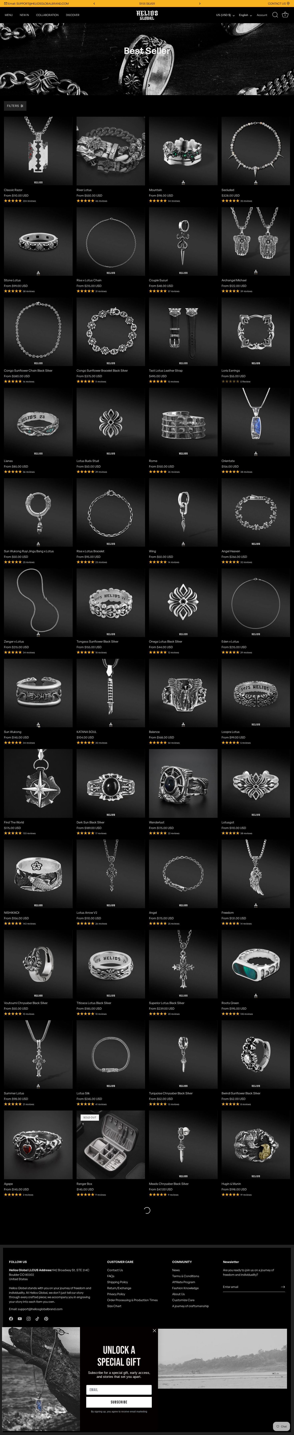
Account (262, 15)
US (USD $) (223, 15)
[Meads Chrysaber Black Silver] (183, 1145)
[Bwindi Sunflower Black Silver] (256, 1054)
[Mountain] (183, 151)
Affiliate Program (183, 1282)
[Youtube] (20, 1318)
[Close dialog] (154, 1330)
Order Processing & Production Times (132, 1300)
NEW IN (24, 15)
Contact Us (115, 1270)
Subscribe (119, 1402)
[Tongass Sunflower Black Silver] (111, 602)
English (243, 15)
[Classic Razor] (38, 151)
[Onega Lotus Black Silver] (183, 602)
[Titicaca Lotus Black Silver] (111, 964)
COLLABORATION (47, 15)
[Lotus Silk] (111, 1054)
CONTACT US (277, 3)
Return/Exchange (119, 1288)
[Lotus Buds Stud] (111, 422)
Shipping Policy (117, 1282)
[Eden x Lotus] (256, 602)
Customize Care (183, 1300)
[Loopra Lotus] (256, 693)
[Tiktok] (37, 1318)
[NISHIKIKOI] (38, 874)
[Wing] (183, 512)
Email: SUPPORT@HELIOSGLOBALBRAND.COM (38, 3)
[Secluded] (256, 151)
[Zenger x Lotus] (38, 602)
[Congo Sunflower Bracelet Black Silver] (111, 332)
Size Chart (114, 1306)
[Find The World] (38, 783)
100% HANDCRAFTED (147, 3)
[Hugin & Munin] (256, 1145)
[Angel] (183, 874)
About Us (178, 1294)
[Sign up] (283, 1287)
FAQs (110, 1276)
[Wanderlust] (183, 783)
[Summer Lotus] (38, 1054)
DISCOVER (72, 15)
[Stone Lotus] (38, 241)
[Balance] (183, 693)
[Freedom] (256, 874)
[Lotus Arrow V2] (111, 874)
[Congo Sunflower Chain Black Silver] (38, 332)
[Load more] (147, 1210)
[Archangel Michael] (256, 241)
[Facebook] (11, 1318)
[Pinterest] (46, 1318)
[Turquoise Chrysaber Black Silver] (183, 1054)
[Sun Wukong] (38, 693)
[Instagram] (29, 1318)
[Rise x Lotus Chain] (111, 241)
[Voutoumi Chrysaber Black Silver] (38, 964)
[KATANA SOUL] (111, 693)
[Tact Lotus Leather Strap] (183, 332)
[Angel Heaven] (256, 512)
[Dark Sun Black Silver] (111, 783)
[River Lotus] (111, 151)
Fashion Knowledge (185, 1288)
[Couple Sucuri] (183, 241)
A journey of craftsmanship (190, 1306)
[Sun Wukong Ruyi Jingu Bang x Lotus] (38, 512)
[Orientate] (256, 422)
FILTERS (13, 106)
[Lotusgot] (256, 783)
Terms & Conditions (185, 1276)
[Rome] (183, 422)
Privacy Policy (116, 1294)
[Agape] (38, 1145)
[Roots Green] (256, 964)
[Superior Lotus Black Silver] (183, 964)
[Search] (275, 15)
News (176, 1270)
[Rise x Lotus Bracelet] (111, 512)
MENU (9, 15)
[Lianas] (38, 422)
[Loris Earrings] (256, 332)
